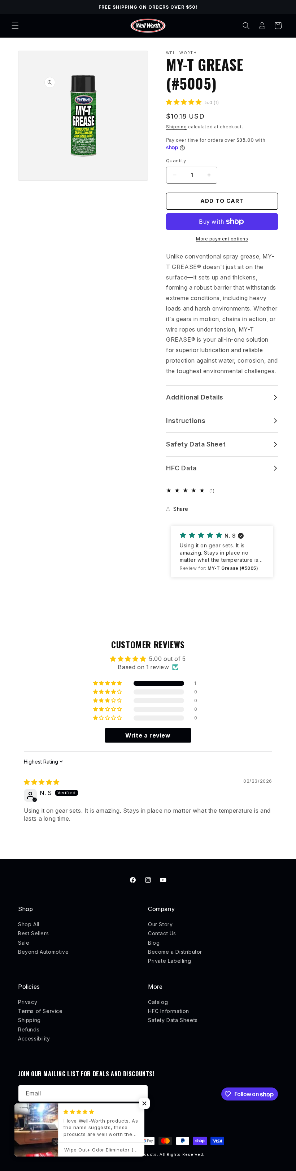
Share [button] (180, 509)
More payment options (222, 239)
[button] (15, 26)
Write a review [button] (147, 735)
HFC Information (168, 1011)
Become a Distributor (175, 952)
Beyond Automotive (43, 952)
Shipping (176, 126)
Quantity (176, 160)
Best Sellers (33, 933)
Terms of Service (40, 1011)
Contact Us (162, 933)
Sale (23, 943)
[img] (42, 782)
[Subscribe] (140, 1093)
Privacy (27, 1002)
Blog (154, 943)
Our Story (160, 924)
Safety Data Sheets (173, 1020)
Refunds (28, 1029)
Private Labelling (169, 961)
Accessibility (34, 1038)
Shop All (28, 924)
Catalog (158, 1002)
